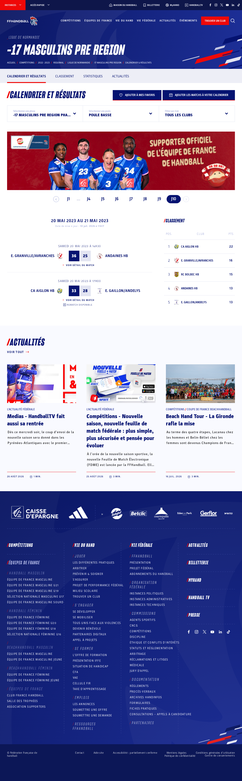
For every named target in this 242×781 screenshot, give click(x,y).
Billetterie (198, 563)
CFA (75, 672)
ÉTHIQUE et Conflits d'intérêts (154, 642)
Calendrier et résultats (26, 76)
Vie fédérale (146, 20)
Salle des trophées (22, 701)
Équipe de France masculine (29, 579)
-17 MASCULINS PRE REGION (107, 62)
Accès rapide (37, 5)
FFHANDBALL (142, 556)
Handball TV (199, 597)
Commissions (144, 613)
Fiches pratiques (143, 708)
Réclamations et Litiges (149, 659)
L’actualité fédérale (21, 409)
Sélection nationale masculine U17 (35, 596)
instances (10, 5)
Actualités (168, 20)
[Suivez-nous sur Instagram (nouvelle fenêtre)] (216, 5)
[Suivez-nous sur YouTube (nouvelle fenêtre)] (227, 5)
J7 (131, 198)
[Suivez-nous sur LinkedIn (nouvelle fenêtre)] (233, 5)
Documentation (146, 679)
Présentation (140, 562)
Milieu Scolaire (85, 591)
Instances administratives (151, 599)
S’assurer (80, 579)
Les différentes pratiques (94, 562)
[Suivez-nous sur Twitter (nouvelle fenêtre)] (221, 5)
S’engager (84, 605)
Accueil (11, 62)
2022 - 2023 (44, 62)
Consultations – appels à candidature (160, 714)
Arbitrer (80, 568)
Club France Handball (25, 695)
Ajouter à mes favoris (140, 95)
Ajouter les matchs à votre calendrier (201, 95)
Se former (84, 649)
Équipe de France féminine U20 (31, 623)
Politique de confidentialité (179, 755)
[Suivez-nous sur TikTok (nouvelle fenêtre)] (238, 5)
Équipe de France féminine (28, 617)
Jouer (80, 556)
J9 (159, 198)
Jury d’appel (139, 671)
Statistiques (93, 76)
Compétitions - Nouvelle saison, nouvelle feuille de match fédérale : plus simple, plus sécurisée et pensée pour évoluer (120, 431)
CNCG (134, 625)
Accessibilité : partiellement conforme (135, 752)
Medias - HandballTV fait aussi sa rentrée (36, 420)
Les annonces (84, 704)
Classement (64, 76)
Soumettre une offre (90, 709)
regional (58, 62)
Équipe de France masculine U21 (33, 585)
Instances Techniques (147, 605)
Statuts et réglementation (151, 648)
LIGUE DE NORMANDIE (79, 62)
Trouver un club (86, 596)
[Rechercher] (233, 21)
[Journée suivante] (186, 199)
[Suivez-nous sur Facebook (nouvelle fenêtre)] (210, 5)
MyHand (195, 580)
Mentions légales (176, 752)
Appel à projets (85, 640)
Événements (189, 20)
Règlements (139, 686)
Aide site (99, 752)
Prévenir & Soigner (88, 574)
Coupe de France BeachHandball (209, 409)
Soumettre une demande (92, 715)
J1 (68, 198)
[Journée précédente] (56, 199)
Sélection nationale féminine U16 (34, 634)
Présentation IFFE (87, 660)
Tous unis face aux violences (97, 623)
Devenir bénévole (87, 628)
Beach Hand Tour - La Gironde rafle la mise (200, 420)
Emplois (82, 698)
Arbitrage (138, 654)
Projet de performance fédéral (98, 585)
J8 (145, 198)
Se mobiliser (83, 617)
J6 (117, 198)
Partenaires (143, 723)
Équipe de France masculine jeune (34, 659)
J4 (88, 198)
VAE (75, 677)
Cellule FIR (82, 683)
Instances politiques (147, 593)
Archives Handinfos (146, 697)
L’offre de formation (90, 655)
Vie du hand (124, 20)
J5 (102, 198)
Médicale (137, 665)
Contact (79, 752)
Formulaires (140, 703)
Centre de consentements (220, 755)
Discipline (138, 637)
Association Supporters (26, 706)
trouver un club (215, 20)
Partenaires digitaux (90, 634)
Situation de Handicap (90, 666)
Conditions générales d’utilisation (215, 752)
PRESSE (194, 615)
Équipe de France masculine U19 (33, 591)
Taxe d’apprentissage (89, 689)
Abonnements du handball (151, 574)
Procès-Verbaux (143, 691)
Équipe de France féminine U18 (31, 628)
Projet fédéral (142, 568)
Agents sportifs (143, 620)
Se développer (84, 611)
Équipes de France (98, 20)
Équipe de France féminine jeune (33, 680)
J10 (173, 198)
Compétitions (71, 20)
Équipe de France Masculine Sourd (35, 602)
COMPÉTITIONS (140, 631)
